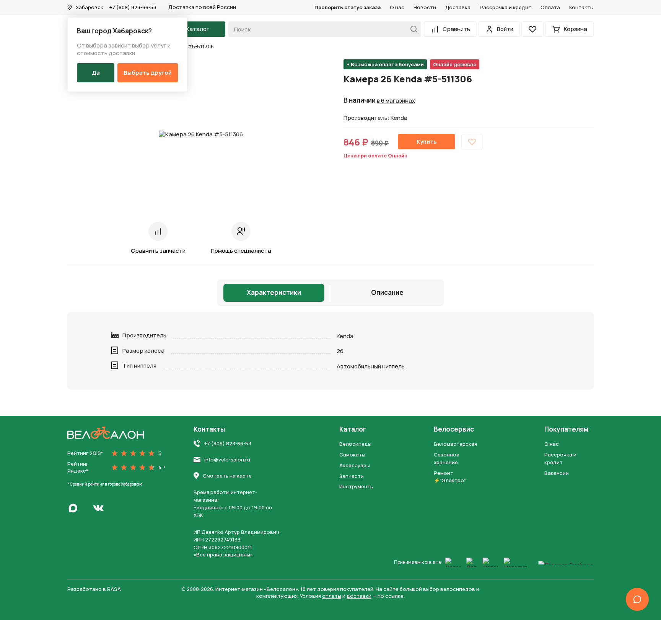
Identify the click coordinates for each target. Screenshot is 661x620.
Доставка (458, 7)
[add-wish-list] (472, 141)
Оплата (550, 7)
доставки (359, 595)
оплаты (331, 595)
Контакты (581, 7)
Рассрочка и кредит (505, 7)
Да (96, 73)
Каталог (352, 429)
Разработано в (94, 589)
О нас (397, 7)
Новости (425, 7)
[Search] (411, 29)
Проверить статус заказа (347, 7)
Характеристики (274, 292)
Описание (387, 292)
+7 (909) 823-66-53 (132, 7)
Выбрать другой (148, 73)
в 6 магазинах (396, 101)
